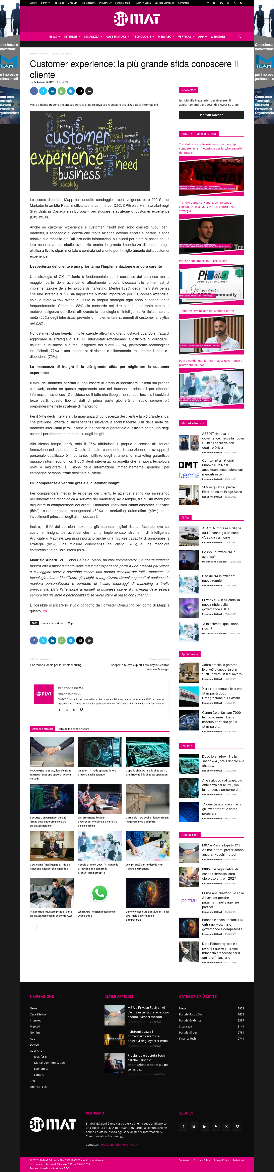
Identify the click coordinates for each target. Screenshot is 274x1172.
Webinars (218, 36)
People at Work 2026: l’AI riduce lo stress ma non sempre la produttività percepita (98, 868)
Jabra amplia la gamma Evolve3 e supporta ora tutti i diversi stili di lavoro (222, 669)
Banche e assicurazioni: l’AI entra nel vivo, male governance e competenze (147, 915)
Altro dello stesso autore (73, 728)
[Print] (89, 91)
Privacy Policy (221, 1160)
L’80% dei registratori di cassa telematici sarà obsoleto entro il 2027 (220, 873)
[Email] (80, 91)
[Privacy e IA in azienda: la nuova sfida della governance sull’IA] (189, 608)
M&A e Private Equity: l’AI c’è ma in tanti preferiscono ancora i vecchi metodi (50, 774)
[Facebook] (208, 3)
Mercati (35, 1026)
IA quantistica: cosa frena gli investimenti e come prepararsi (221, 808)
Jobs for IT (41, 1056)
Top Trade (59, 2)
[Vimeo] (241, 3)
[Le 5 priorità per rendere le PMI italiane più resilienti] (147, 846)
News (53, 36)
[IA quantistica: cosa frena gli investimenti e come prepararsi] (189, 812)
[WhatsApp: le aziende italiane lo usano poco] (100, 893)
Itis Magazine (88, 2)
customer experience (53, 623)
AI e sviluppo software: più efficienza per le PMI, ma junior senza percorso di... (222, 785)
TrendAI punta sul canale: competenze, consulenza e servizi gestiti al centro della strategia (207, 207)
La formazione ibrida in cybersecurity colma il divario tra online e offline (97, 821)
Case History (116, 36)
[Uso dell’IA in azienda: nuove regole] (189, 584)
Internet (70, 36)
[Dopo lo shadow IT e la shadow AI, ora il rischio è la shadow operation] (147, 752)
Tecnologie (142, 36)
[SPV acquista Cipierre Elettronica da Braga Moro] (189, 495)
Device (34, 1044)
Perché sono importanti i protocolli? (203, 261)
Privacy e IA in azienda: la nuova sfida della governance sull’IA (221, 604)
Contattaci (183, 2)
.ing (32, 1081)
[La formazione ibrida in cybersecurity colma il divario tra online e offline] (100, 799)
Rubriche (36, 1050)
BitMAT (33, 2)
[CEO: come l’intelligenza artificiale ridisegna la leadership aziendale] (52, 846)
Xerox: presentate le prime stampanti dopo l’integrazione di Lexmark (222, 693)
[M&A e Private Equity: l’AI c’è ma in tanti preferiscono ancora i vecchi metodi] (52, 752)
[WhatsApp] (62, 91)
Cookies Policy (202, 1160)
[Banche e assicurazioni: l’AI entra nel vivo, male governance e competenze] (147, 893)
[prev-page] (32, 927)
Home (33, 53)
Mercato (164, 36)
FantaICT (40, 1075)
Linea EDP (73, 2)
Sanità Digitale (122, 2)
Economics (41, 1069)
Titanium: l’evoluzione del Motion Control (206, 311)
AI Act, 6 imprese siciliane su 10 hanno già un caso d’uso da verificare (221, 532)
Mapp (71, 623)
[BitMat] (137, 18)
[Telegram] (71, 91)
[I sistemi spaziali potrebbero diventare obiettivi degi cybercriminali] (115, 1039)
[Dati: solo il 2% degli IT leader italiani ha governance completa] (147, 799)
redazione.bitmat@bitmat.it (119, 1144)
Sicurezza (91, 36)
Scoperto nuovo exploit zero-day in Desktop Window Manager (140, 667)
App (201, 36)
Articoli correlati (42, 728)
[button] (239, 37)
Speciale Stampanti (164, 2)
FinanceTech (38, 1087)
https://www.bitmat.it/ (69, 693)
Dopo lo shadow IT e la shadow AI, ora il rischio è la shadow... (223, 761)
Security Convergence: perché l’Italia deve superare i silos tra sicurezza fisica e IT (48, 821)
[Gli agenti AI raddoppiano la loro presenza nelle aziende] (100, 752)
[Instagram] (215, 3)
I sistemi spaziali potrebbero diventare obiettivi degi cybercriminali (148, 1036)
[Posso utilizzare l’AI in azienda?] (189, 560)
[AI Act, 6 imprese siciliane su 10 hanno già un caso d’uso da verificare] (189, 536)
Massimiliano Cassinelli (214, 561)
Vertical (184, 36)
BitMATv (45, 2)
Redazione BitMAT (44, 81)
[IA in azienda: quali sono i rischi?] (189, 632)
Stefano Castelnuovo (139, 1074)
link (44, 610)
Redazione (238, 1160)
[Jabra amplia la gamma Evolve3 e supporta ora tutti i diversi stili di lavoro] (189, 673)
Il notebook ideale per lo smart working (55, 665)
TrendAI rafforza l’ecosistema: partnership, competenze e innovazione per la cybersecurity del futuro (211, 148)
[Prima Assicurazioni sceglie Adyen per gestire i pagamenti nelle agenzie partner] (189, 901)
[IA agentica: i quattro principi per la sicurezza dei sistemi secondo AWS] (52, 893)
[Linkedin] (221, 3)
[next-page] (38, 927)
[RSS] (228, 3)
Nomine (35, 1032)
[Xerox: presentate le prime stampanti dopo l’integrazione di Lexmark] (189, 696)
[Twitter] (234, 3)
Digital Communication (49, 1062)
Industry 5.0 (105, 2)
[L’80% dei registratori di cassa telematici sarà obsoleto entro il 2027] (189, 877)
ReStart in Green (142, 2)
